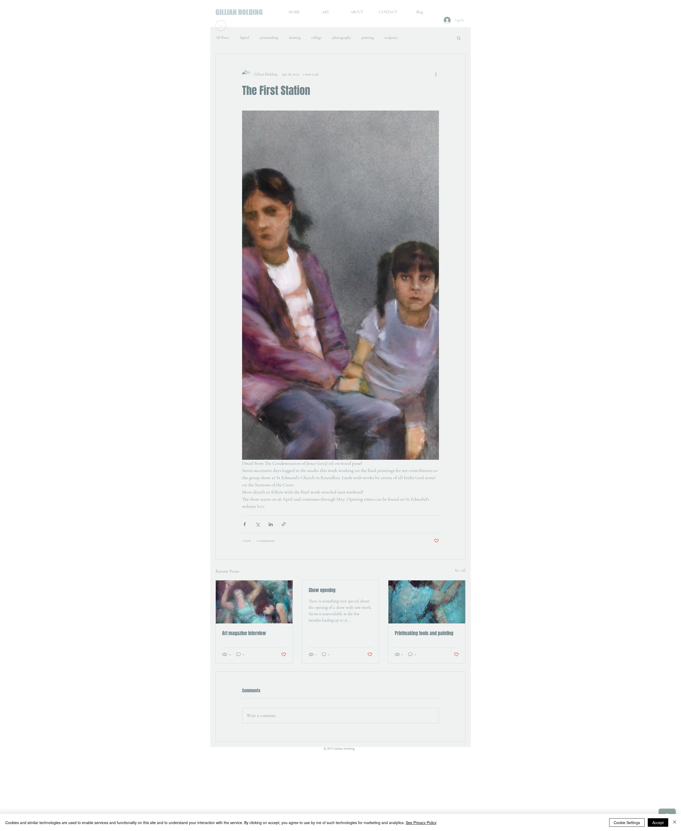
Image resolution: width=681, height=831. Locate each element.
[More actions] (436, 74)
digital (244, 37)
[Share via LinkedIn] (270, 524)
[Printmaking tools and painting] (426, 601)
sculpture (391, 37)
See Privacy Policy (421, 822)
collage (316, 37)
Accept (658, 822)
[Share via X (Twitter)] (257, 524)
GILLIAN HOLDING (239, 12)
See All (460, 570)
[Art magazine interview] (254, 601)
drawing (295, 37)
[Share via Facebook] (244, 524)
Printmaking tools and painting (424, 633)
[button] (458, 38)
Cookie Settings (627, 822)
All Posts (222, 37)
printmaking (269, 37)
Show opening (322, 590)
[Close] (674, 822)
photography (341, 37)
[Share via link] (283, 524)
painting (368, 37)
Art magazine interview (244, 633)
